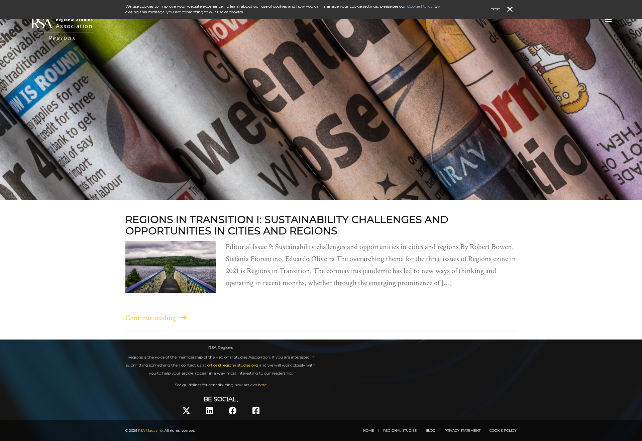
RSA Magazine (150, 430)
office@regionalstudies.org (232, 365)
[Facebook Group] (255, 411)
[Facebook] (233, 411)
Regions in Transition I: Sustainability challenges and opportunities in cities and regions (286, 225)
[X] (186, 411)
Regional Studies (400, 430)
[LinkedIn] (209, 411)
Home (368, 430)
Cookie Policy (503, 430)
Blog (430, 430)
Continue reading (152, 318)
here (262, 384)
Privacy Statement (462, 430)
